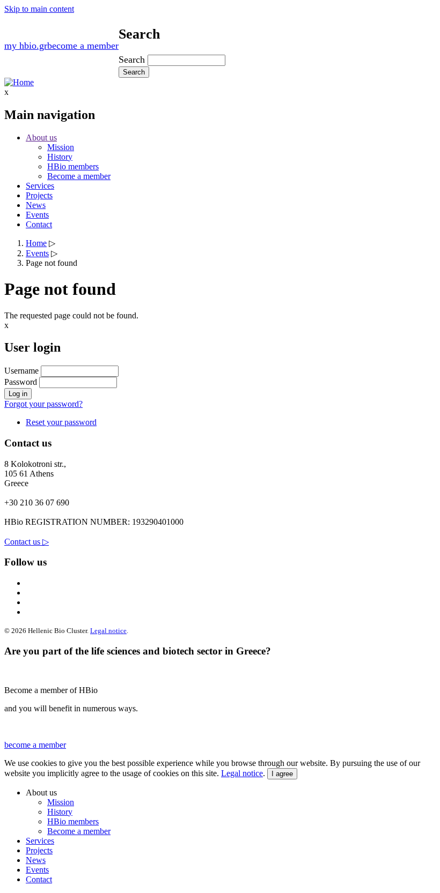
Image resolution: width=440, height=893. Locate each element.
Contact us (26, 541)
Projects (39, 195)
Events (37, 214)
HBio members (73, 166)
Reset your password (61, 422)
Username (21, 370)
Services (40, 185)
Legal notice (108, 631)
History (59, 156)
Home (36, 243)
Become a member (79, 176)
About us (41, 137)
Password (20, 381)
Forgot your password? (43, 403)
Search (132, 59)
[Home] (19, 82)
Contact (39, 224)
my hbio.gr (25, 45)
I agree (282, 774)
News (36, 205)
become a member (83, 45)
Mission (60, 147)
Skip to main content (39, 8)
